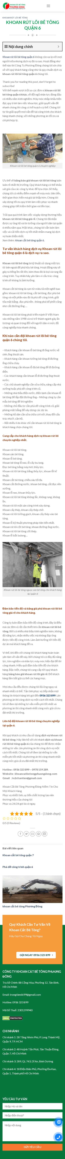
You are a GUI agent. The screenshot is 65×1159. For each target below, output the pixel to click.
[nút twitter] (26, 834)
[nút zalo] (58, 1122)
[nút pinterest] (38, 834)
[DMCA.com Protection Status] (12, 1017)
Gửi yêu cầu (32, 1146)
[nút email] (32, 834)
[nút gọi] (58, 1137)
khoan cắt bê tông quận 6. (29, 240)
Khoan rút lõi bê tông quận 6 (18, 56)
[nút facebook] (20, 834)
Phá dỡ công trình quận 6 (17, 866)
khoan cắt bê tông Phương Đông (22, 906)
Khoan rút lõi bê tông (15, 18)
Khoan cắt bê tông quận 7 (18, 855)
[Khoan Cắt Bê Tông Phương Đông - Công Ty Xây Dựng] (21, 5)
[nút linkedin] (44, 834)
